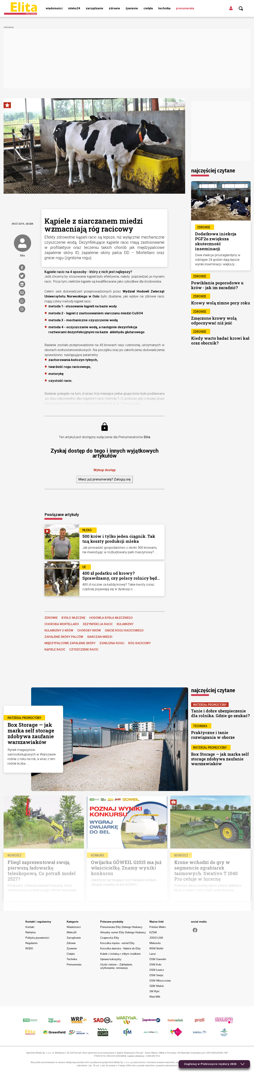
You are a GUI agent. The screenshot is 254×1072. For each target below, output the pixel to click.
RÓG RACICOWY (139, 643)
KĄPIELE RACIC (54, 649)
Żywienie (132, 8)
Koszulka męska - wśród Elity (117, 943)
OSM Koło (155, 964)
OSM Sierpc (156, 975)
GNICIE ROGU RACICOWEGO (124, 630)
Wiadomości (54, 8)
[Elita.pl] (20, 8)
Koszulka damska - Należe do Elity (120, 948)
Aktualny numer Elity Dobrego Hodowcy (123, 932)
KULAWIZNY (125, 624)
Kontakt (29, 927)
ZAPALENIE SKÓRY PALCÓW (63, 637)
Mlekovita (155, 943)
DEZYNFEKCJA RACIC (98, 624)
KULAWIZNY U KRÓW (58, 630)
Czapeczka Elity (109, 937)
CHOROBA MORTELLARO (61, 624)
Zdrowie (114, 8)
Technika (164, 8)
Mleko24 (74, 8)
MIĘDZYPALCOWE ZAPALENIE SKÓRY (69, 643)
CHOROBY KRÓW (89, 630)
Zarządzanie (94, 8)
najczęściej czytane (213, 170)
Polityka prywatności (37, 937)
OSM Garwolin (157, 959)
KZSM (153, 932)
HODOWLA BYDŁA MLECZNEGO (111, 618)
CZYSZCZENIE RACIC (83, 649)
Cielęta (148, 8)
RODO (29, 948)
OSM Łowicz (156, 969)
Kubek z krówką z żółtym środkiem (120, 953)
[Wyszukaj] (241, 8)
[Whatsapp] (22, 301)
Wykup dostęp (104, 470)
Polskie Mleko (157, 927)
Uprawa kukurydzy (110, 959)
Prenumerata (185, 8)
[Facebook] (22, 267)
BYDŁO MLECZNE (73, 618)
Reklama (30, 932)
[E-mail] (22, 292)
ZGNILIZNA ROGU (111, 643)
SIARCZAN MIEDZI (99, 637)
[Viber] (22, 309)
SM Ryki (154, 991)
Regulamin (31, 943)
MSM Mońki (156, 948)
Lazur (152, 953)
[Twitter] (22, 276)
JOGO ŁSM (156, 937)
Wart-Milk (154, 996)
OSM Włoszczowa (160, 980)
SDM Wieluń (156, 985)
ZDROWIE (51, 618)
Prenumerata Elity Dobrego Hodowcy (121, 927)
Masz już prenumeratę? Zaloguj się (104, 479)
